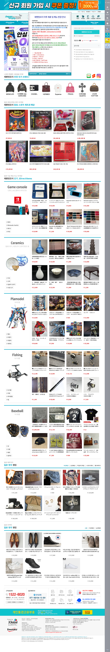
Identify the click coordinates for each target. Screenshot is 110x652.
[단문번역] (107, 29)
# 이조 (8, 278)
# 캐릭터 (9, 343)
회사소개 (23, 618)
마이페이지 (88, 11)
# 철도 (8, 334)
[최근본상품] (107, 24)
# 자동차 (9, 340)
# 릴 (8, 399)
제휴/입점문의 (29, 619)
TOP (107, 650)
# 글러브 (9, 455)
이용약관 (28, 618)
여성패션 (66, 465)
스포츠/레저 (89, 465)
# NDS (8, 222)
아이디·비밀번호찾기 (79, 35)
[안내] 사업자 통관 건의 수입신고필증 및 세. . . (85, 52)
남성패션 (72, 465)
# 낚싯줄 (9, 390)
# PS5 (8, 231)
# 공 (8, 446)
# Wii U (9, 228)
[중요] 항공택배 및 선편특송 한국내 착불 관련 (85, 54)
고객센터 (99, 11)
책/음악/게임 (80, 465)
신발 (86, 528)
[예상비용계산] (107, 35)
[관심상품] (107, 8)
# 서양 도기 (10, 287)
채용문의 (23, 619)
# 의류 (8, 393)
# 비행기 (9, 337)
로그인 (79, 11)
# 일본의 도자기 (11, 284)
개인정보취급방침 (34, 618)
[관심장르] (107, 13)
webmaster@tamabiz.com (30, 630)
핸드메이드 (98, 465)
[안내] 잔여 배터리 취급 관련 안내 (82, 56)
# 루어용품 (10, 396)
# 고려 (8, 281)
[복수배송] (107, 40)
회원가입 (83, 11)
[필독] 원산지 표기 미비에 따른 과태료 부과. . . (85, 59)
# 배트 (8, 452)
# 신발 (8, 449)
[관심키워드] (107, 18)
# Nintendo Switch (12, 225)
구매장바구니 (94, 11)
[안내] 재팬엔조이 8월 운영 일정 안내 (83, 49)
